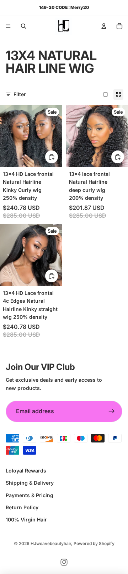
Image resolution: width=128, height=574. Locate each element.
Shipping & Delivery (30, 483)
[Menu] (8, 26)
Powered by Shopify (94, 543)
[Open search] (23, 26)
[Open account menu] (104, 26)
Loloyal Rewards (26, 470)
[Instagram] (64, 562)
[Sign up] (111, 411)
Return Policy (22, 507)
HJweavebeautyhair (51, 543)
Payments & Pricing (29, 495)
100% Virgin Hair (26, 519)
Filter (20, 94)
